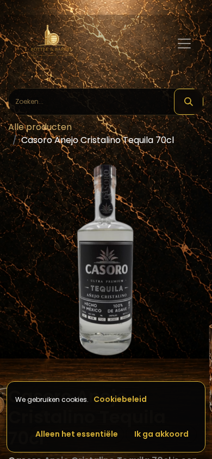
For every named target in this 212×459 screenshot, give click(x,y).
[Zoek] (188, 102)
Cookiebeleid (120, 399)
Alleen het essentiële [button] (76, 434)
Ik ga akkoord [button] (161, 434)
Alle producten (40, 127)
